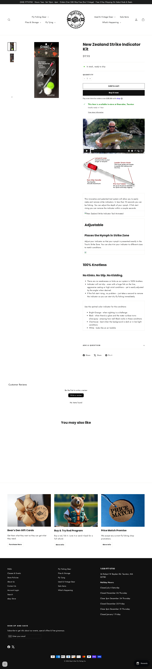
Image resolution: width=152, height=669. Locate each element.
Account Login (13, 590)
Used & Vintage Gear (104, 16)
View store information (95, 112)
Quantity (88, 75)
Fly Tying (49, 22)
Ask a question (91, 345)
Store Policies (12, 577)
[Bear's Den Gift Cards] (29, 510)
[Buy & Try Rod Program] (76, 510)
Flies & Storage (32, 22)
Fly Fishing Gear (39, 16)
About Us (11, 581)
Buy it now (114, 92)
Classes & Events (14, 573)
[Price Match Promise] (123, 510)
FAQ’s (9, 569)
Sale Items (124, 16)
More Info (60, 545)
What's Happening (110, 22)
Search (10, 594)
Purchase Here (15, 544)
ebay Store (11, 598)
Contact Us (11, 586)
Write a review (76, 395)
